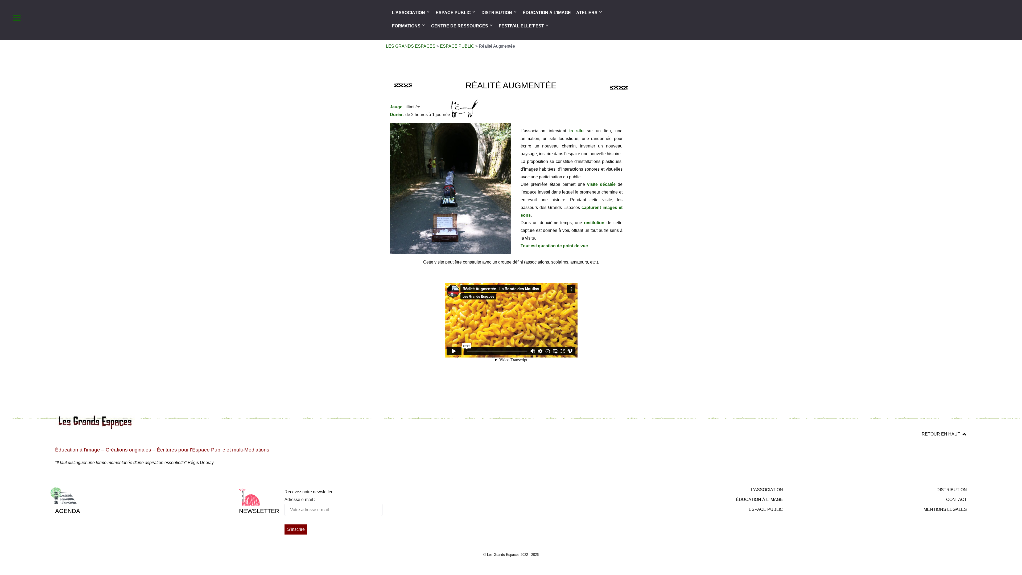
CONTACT (956, 499)
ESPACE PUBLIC (766, 509)
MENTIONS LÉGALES (945, 509)
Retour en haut (941, 434)
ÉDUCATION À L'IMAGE (759, 499)
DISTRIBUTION (952, 489)
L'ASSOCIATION (767, 489)
